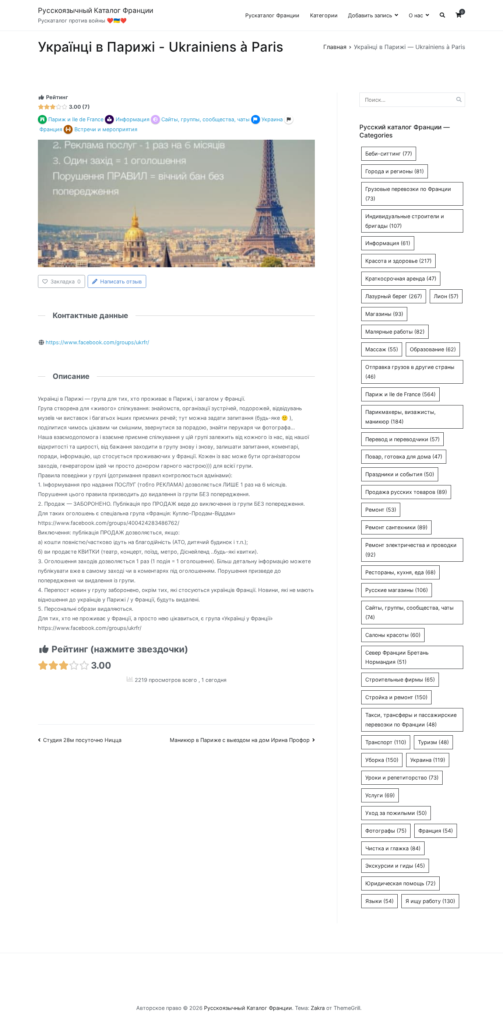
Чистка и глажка (393, 848)
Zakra (318, 1008)
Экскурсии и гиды (395, 865)
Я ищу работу (430, 901)
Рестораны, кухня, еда (400, 572)
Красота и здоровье (398, 261)
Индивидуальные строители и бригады (404, 221)
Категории (324, 15)
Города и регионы (394, 171)
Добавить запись (370, 15)
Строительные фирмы (400, 679)
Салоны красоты (393, 635)
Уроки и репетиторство (402, 777)
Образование (433, 349)
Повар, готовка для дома (403, 456)
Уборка (381, 760)
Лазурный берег (393, 296)
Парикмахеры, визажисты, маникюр (400, 417)
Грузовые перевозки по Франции (408, 194)
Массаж (381, 349)
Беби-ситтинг (388, 153)
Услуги (380, 795)
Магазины (384, 314)
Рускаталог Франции (272, 15)
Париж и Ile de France (400, 394)
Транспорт (385, 742)
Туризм (433, 742)
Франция (435, 830)
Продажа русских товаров (406, 492)
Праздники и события (399, 474)
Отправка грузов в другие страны (409, 372)
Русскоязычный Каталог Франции (95, 10)
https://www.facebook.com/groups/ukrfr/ (97, 342)
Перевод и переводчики (402, 439)
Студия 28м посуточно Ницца (82, 740)
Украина (427, 760)
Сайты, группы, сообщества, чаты (409, 612)
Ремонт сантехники (396, 527)
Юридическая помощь (400, 883)
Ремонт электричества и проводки (411, 550)
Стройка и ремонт (396, 697)
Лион (446, 296)
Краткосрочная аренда (400, 278)
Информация (387, 243)
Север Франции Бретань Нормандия (397, 657)
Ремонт (380, 509)
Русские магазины (396, 590)
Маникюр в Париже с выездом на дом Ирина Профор (240, 740)
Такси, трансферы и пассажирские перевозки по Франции (411, 720)
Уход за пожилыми (396, 813)
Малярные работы (395, 331)
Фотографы (386, 830)
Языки (379, 901)
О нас (416, 15)
